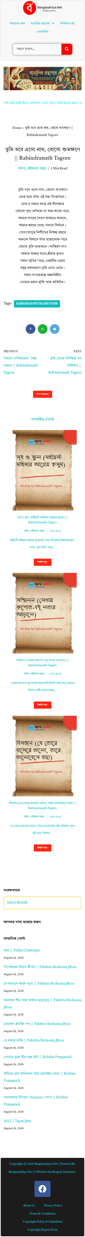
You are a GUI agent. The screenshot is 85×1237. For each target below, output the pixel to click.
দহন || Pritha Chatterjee (22, 950)
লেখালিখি (42, 31)
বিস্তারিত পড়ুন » (41, 563)
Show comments (43, 394)
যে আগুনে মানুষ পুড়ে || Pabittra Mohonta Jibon (39, 984)
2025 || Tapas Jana (17, 1121)
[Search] (66, 49)
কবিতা (22, 168)
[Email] (55, 329)
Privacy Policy (53, 1205)
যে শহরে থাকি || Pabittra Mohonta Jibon (34, 1040)
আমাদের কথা (17, 23)
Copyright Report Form (42, 1229)
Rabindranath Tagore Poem (37, 304)
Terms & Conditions (42, 1213)
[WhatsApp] (42, 329)
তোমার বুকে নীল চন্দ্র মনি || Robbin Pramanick (38, 1057)
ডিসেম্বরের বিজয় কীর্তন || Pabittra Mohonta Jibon (40, 967)
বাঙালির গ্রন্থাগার (40, 23)
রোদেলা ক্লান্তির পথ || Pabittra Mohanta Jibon (37, 1024)
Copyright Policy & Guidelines (42, 1221)
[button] (42, 23)
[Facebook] (30, 329)
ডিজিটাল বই (67, 23)
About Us (29, 1205)
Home (17, 128)
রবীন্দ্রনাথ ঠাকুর (36, 168)
